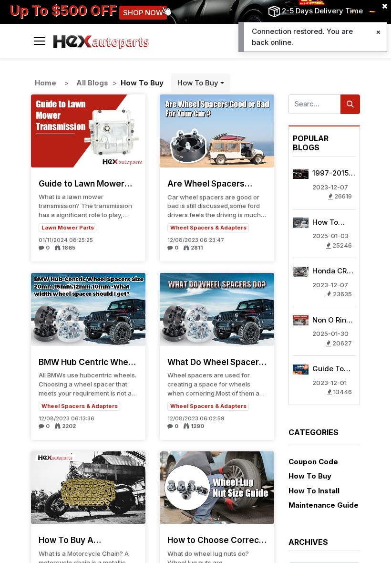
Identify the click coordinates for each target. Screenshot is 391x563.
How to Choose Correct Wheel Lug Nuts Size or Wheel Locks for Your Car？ (214, 540)
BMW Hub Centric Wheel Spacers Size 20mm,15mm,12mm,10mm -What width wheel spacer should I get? (88, 362)
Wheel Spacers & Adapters (208, 227)
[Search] (350, 104)
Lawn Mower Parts (67, 227)
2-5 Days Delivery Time (322, 10)
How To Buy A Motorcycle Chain (74, 540)
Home (45, 82)
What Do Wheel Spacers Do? (215, 362)
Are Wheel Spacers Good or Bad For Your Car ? (209, 183)
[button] (200, 83)
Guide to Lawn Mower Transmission (81, 183)
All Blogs (92, 82)
